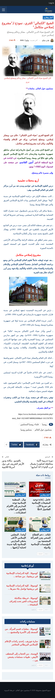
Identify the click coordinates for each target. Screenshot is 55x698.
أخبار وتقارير (48, 18)
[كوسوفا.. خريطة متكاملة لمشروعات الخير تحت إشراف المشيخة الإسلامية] (45, 601)
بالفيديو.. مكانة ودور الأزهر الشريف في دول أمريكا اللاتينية (13, 463)
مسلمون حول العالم (43, 430)
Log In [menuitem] (51, 3)
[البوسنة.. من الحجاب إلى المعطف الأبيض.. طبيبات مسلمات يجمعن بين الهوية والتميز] (45, 656)
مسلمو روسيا (26, 430)
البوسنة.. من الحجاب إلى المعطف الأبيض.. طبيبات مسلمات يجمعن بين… (22, 656)
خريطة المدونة (9, 690)
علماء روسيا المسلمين (29, 424)
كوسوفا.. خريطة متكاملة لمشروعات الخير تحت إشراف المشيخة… (23, 601)
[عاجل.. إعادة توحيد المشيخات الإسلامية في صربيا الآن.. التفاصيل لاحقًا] (40, 489)
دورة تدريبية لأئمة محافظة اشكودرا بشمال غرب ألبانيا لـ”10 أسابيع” (41, 463)
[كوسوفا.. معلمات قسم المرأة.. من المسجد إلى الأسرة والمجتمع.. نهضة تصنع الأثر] (45, 631)
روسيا (44, 424)
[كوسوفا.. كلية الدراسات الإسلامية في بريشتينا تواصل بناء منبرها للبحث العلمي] (45, 588)
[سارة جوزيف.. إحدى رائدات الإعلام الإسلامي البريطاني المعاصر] (45, 644)
